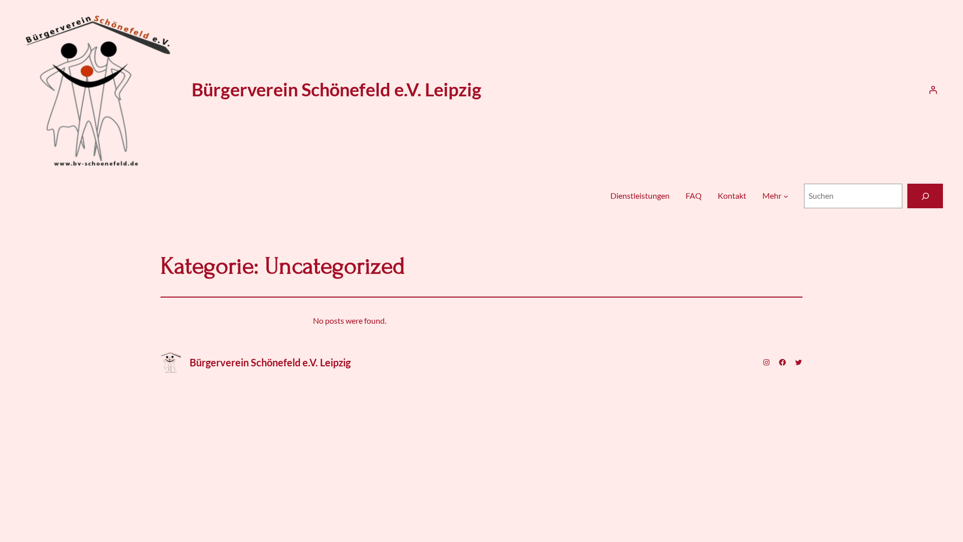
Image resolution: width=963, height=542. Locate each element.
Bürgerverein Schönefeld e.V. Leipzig (337, 89)
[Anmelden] (933, 90)
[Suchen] (925, 196)
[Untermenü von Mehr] (785, 196)
